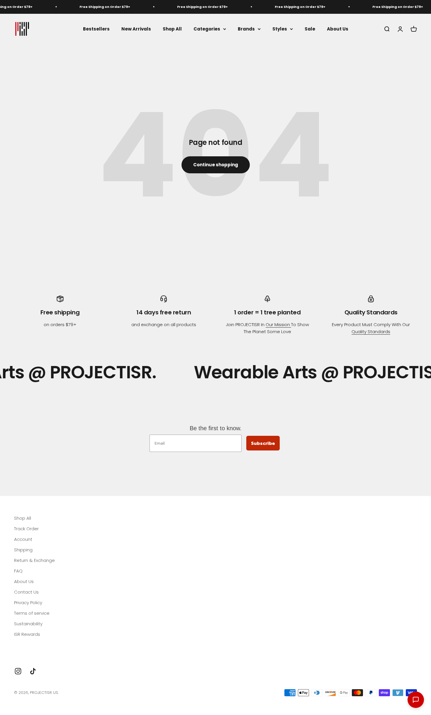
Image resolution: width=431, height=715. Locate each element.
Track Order (26, 529)
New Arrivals (136, 29)
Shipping (23, 550)
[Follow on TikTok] (33, 671)
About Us (337, 29)
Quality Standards (371, 331)
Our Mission (278, 324)
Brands (246, 29)
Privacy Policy (28, 602)
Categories (207, 29)
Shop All (172, 29)
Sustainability (28, 624)
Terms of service (32, 613)
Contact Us (26, 592)
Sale (310, 29)
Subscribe (263, 443)
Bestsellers (96, 29)
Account (23, 539)
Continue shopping (215, 165)
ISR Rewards (27, 634)
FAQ (18, 571)
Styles (279, 29)
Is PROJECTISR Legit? (35, 645)
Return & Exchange (34, 560)
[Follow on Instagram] (18, 671)
